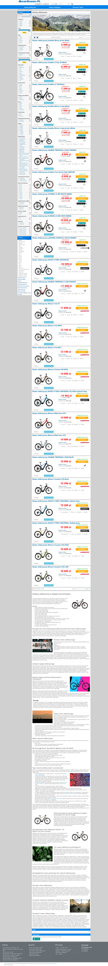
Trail (20, 68)
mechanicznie (21, 202)
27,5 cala (20, 40)
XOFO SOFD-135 (22, 141)
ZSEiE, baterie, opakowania (61, 952)
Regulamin (58, 950)
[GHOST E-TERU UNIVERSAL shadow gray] (43, 532)
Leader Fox (21, 267)
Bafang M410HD (22, 144)
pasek (20, 213)
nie (19, 219)
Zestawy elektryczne (22, 284)
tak (20, 217)
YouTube (62, 947)
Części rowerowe (21, 289)
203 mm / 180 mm (22, 231)
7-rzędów (21, 127)
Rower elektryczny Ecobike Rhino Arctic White (50, 40)
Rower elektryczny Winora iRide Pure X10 (49, 413)
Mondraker (21, 272)
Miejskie (20, 243)
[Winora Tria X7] (43, 313)
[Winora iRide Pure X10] (43, 423)
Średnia (20, 105)
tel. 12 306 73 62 (84, 948)
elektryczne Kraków (23, 276)
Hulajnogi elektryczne (22, 282)
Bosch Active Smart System (24, 153)
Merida (20, 259)
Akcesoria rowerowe (22, 287)
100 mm (20, 192)
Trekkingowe (21, 251)
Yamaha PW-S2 (22, 171)
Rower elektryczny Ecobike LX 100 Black (48, 84)
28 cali (20, 41)
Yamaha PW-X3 (22, 173)
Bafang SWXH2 (22, 137)
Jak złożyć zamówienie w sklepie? (36, 947)
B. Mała (20, 103)
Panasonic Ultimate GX (23, 170)
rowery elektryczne (14, 959)
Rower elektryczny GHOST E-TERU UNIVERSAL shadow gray (56, 523)
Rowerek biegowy (22, 279)
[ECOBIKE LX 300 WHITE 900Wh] (43, 203)
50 (42, 588)
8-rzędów (21, 128)
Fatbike (20, 240)
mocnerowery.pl (20, 9)
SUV (20, 80)
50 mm (20, 185)
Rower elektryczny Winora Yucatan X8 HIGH (50, 369)
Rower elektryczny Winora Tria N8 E (46, 347)
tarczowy (21, 48)
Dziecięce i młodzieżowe (24, 269)
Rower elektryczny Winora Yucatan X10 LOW (50, 567)
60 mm (20, 187)
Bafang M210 (21, 140)
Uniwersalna (21, 99)
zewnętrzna (21, 120)
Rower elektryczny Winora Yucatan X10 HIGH (50, 545)
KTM (20, 263)
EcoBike (20, 20)
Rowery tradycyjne (54, 7)
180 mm (20, 198)
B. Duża (20, 108)
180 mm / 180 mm (22, 230)
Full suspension (22, 241)
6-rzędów (21, 126)
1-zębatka (21, 125)
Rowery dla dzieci (21, 277)
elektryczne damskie (23, 273)
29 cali (20, 42)
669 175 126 (68, 53)
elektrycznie (21, 203)
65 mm (20, 189)
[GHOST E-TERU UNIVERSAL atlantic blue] (43, 510)
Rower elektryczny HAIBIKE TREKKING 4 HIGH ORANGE (54, 150)
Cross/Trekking (22, 75)
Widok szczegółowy (34, 37)
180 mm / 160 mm (22, 229)
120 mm (20, 193)
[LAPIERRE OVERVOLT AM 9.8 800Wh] (43, 247)
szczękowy (21, 49)
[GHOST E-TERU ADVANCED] (43, 269)
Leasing (60, 954)
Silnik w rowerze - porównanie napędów (11, 955)
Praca (66, 947)
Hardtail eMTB (22, 244)
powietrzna (21, 208)
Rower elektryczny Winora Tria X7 (46, 304)
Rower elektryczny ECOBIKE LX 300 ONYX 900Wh (51, 216)
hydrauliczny (21, 46)
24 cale (20, 37)
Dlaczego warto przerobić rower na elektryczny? (13, 953)
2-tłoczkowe (21, 222)
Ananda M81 (21, 148)
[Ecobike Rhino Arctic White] (43, 50)
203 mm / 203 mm (22, 233)
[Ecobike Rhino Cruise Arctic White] (43, 137)
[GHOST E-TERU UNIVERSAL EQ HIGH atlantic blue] (43, 401)
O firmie (57, 947)
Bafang (20, 85)
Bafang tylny (21, 150)
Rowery (19, 281)
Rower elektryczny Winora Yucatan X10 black (50, 479)
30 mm (20, 184)
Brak (20, 113)
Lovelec (20, 261)
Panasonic (21, 90)
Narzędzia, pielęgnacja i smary (24, 292)
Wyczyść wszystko (26, 16)
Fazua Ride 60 (21, 168)
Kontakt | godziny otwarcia (61, 949)
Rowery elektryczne (30, 7)
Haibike (20, 23)
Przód (20, 114)
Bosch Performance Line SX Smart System (24, 166)
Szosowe (20, 250)
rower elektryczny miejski (57, 798)
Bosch (20, 86)
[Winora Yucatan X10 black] (43, 488)
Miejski (20, 76)
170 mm (20, 197)
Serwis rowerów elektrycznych (35, 952)
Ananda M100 (21, 146)
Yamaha (20, 91)
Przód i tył (21, 116)
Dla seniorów (21, 270)
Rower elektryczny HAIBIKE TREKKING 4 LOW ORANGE (54, 282)
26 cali (20, 39)
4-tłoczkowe (21, 224)
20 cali (20, 36)
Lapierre (20, 24)
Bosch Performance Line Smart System (23, 159)
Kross (20, 262)
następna (87, 588)
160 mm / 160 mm (22, 227)
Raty (57, 954)
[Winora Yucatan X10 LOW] (43, 576)
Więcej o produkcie (49, 59)
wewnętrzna (21, 121)
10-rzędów (21, 131)
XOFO (20, 93)
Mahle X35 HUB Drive (23, 169)
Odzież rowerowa (21, 291)
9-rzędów (21, 130)
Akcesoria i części (78, 7)
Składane (21, 247)
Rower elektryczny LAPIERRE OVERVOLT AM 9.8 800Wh (54, 238)
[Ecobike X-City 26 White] (43, 72)
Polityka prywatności (66, 950)
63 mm (20, 188)
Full (20, 72)
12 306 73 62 (46, 4)
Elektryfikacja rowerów (33, 954)
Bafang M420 (21, 152)
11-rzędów (21, 132)
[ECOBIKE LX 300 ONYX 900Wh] (43, 225)
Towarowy (21, 79)
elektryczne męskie (23, 274)
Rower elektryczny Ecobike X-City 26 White (49, 62)
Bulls (20, 266)
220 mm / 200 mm (22, 234)
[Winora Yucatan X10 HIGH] (43, 554)
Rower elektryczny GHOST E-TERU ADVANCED (50, 260)
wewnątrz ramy (22, 179)
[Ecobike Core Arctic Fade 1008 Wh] (43, 181)
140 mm (20, 194)
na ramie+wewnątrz (23, 180)
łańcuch (20, 212)
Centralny (21, 54)
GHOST (20, 22)
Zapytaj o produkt (62, 52)
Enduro (20, 66)
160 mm (20, 196)
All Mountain (21, 67)
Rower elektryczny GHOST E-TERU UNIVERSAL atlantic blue (56, 501)
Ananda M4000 (22, 143)
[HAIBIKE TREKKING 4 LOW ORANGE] (43, 291)
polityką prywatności (53, 963)
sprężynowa (21, 207)
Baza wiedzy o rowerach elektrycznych (37, 950)
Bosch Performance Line (23, 157)
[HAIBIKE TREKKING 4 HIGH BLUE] (43, 466)
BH (19, 254)
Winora (20, 25)
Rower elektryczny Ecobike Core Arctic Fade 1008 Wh (53, 172)
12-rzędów (21, 134)
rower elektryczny (36, 955)
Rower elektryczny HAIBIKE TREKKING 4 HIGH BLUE (53, 457)
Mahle (20, 89)
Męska (20, 98)
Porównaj (36, 59)
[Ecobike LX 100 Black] (43, 94)
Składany (21, 74)
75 (43, 588)
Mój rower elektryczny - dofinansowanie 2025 (12, 958)
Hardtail (20, 71)
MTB (20, 70)
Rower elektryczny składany (70, 793)
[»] (88, 37)
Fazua (20, 88)
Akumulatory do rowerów (23, 286)
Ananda (20, 84)
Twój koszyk (35, 935)
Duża (20, 107)
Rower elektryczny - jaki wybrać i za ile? (11, 947)
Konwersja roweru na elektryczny (10, 956)
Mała (20, 104)
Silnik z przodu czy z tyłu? (8, 952)
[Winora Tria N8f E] (43, 335)
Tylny (20, 55)
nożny (20, 50)
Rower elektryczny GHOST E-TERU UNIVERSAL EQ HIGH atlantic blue (59, 391)
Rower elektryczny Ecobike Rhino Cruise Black (51, 106)
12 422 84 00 (38, 4)
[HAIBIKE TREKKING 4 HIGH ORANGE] (43, 159)
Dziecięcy (21, 77)
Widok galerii (37, 37)
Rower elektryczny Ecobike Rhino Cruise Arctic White (53, 128)
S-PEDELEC (21, 248)
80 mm (20, 191)
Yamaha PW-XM (22, 174)
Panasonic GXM (22, 139)
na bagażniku (21, 178)
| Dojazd (69, 949)
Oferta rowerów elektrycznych (35, 949)
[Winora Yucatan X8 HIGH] (43, 379)
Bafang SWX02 (22, 149)
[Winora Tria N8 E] (43, 357)
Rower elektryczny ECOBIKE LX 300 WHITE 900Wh (52, 194)
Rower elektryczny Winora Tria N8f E (47, 325)
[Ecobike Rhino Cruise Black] (43, 116)
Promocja (20, 294)
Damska (20, 97)
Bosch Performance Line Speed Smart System (23, 164)
